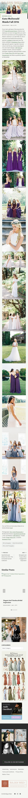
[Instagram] (17, 794)
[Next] (24, 591)
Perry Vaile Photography (16, 532)
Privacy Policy (19, 772)
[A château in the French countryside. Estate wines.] (20, 748)
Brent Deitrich (6, 25)
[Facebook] (15, 794)
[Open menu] (25, 3)
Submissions (13, 769)
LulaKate (9, 40)
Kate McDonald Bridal (11, 31)
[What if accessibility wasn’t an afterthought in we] (8, 748)
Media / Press (6, 774)
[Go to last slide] (4, 591)
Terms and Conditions (8, 772)
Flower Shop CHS (9, 53)
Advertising (5, 769)
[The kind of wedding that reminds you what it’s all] (8, 735)
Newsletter (21, 769)
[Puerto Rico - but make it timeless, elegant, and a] (20, 735)
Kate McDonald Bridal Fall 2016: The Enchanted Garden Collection (7, 556)
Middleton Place (16, 42)
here (16, 33)
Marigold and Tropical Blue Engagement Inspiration (22, 556)
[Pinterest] (20, 794)
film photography (7, 543)
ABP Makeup (18, 48)
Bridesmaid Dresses (7, 16)
